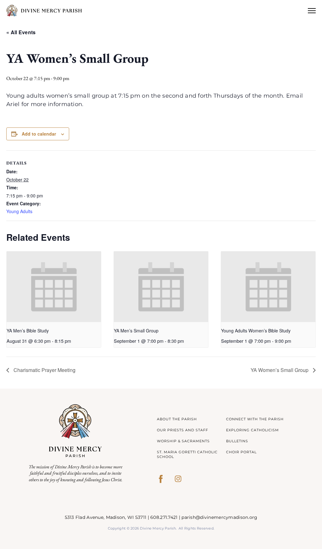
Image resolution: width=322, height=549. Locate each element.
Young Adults (19, 211)
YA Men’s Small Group (136, 330)
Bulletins (237, 441)
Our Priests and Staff (182, 430)
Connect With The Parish (255, 419)
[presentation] (54, 286)
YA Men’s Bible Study (28, 330)
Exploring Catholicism (252, 430)
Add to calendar (39, 134)
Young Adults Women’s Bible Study (256, 330)
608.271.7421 (163, 517)
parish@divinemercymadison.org (219, 517)
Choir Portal (241, 452)
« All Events (21, 32)
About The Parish (177, 419)
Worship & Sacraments (183, 441)
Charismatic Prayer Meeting (43, 370)
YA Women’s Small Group (280, 370)
